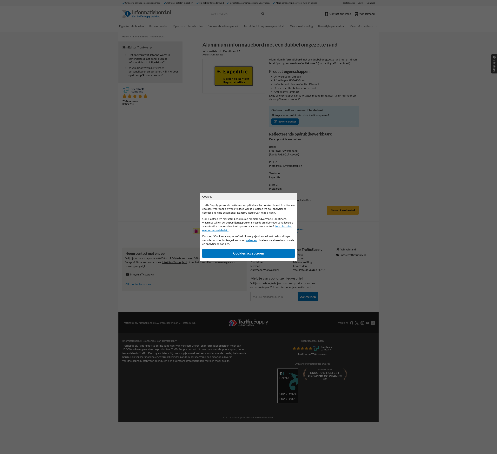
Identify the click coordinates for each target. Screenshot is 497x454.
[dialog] (248, 227)
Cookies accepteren (248, 253)
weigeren (251, 240)
